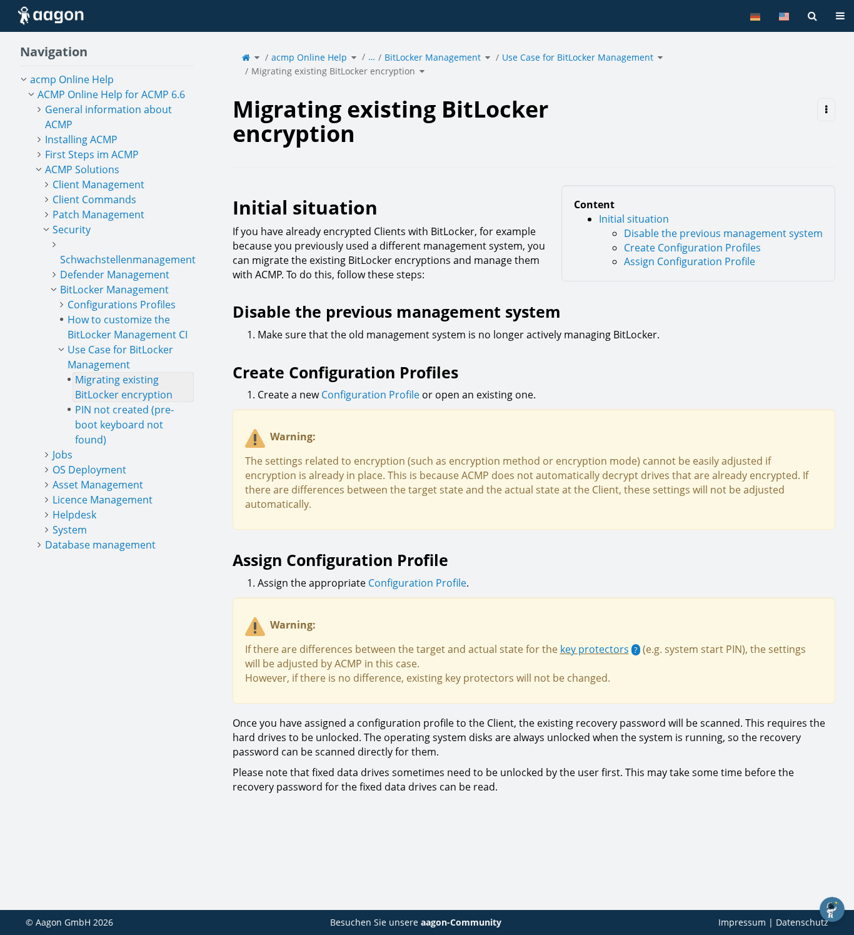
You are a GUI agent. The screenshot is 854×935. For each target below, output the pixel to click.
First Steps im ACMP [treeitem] (92, 154)
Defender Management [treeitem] (114, 274)
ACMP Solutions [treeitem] (82, 169)
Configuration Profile (370, 395)
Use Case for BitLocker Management (577, 57)
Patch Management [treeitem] (98, 214)
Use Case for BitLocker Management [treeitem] (120, 357)
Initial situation (634, 219)
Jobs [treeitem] (63, 455)
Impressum (742, 922)
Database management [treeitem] (100, 545)
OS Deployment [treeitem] (89, 470)
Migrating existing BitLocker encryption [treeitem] (124, 387)
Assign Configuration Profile (689, 261)
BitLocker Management (432, 57)
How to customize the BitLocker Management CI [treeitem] (128, 327)
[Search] (812, 16)
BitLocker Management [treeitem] (114, 289)
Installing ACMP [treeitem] (81, 139)
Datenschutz (802, 922)
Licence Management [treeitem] (103, 500)
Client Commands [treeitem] (94, 199)
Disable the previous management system (723, 233)
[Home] (246, 57)
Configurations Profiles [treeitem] (122, 304)
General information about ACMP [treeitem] (108, 117)
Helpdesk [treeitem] (74, 515)
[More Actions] (826, 109)
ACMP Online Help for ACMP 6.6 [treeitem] (111, 94)
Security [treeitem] (72, 229)
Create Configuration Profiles (692, 248)
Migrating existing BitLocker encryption (333, 71)
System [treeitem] (70, 530)
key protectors (594, 649)
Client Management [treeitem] (98, 184)
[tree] (107, 312)
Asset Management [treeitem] (98, 485)
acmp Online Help (309, 57)
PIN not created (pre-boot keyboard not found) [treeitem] (124, 425)
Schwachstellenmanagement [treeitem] (128, 259)
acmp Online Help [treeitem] (72, 79)
